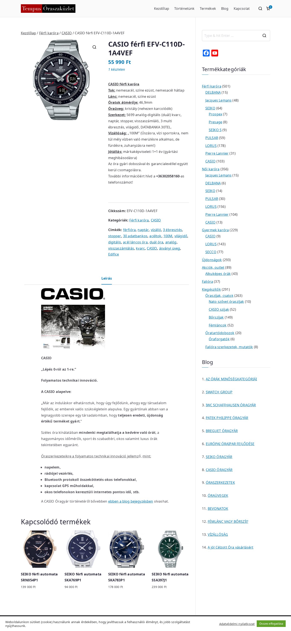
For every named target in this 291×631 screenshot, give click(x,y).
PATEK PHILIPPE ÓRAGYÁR (227, 417)
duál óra (156, 242)
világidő (180, 236)
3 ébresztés (172, 229)
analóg (171, 242)
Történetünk (184, 8)
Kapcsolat (242, 8)
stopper (114, 236)
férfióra (129, 229)
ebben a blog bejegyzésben (130, 501)
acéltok (155, 236)
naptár (143, 229)
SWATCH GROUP (219, 392)
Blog (225, 8)
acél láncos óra (135, 242)
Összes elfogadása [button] (271, 623)
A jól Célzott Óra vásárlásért (231, 547)
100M (168, 236)
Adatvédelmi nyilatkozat (237, 624)
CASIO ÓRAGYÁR (219, 469)
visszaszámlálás (121, 248)
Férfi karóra (49, 33)
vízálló (156, 229)
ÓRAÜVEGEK (218, 495)
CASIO (67, 33)
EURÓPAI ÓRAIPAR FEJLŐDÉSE (230, 443)
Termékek (208, 8)
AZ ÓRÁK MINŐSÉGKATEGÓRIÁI (231, 379)
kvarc (140, 248)
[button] (94, 47)
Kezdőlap (161, 8)
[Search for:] (236, 35)
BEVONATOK (218, 508)
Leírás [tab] (106, 278)
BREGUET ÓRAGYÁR (222, 430)
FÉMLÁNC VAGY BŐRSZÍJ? (228, 521)
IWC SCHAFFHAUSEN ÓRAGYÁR (231, 405)
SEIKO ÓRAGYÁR (219, 456)
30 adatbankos (135, 236)
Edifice (113, 254)
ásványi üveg (169, 248)
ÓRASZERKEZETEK (220, 482)
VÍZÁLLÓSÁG (218, 534)
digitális (114, 242)
